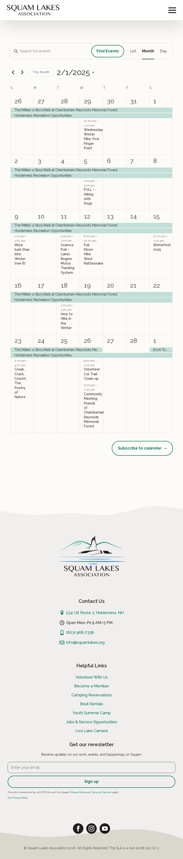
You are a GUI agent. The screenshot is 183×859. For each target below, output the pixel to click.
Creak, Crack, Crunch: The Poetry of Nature (20, 383)
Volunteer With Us (92, 677)
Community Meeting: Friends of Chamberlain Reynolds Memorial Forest (94, 410)
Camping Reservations (91, 695)
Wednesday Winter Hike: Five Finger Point (93, 139)
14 (133, 216)
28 (64, 101)
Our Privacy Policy (18, 797)
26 (18, 101)
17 (41, 285)
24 (41, 340)
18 (64, 285)
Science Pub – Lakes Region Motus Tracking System (67, 259)
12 (87, 216)
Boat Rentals (91, 704)
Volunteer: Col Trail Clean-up (92, 373)
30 (110, 101)
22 (156, 285)
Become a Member (91, 686)
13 (110, 216)
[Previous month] (13, 72)
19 (87, 285)
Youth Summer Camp (91, 713)
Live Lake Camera (91, 731)
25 (64, 340)
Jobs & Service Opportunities (91, 722)
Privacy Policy (77, 792)
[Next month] (22, 72)
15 (156, 216)
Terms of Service (101, 792)
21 (133, 285)
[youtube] (105, 828)
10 (41, 216)
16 (18, 285)
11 (64, 216)
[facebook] (78, 828)
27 (41, 101)
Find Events (108, 51)
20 (110, 285)
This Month (41, 72)
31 (133, 101)
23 (18, 340)
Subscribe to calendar (140, 448)
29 (87, 101)
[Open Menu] (172, 10)
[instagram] (91, 828)
